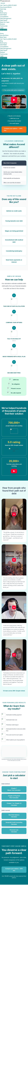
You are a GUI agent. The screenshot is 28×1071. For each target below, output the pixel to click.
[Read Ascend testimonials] (14, 431)
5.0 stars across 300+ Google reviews (14, 690)
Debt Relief (3, 15)
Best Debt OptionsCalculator (14, 815)
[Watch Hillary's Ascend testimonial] (14, 514)
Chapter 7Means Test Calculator (14, 789)
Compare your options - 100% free (14, 869)
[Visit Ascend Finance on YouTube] (14, 470)
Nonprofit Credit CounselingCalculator (14, 823)
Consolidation (4, 16)
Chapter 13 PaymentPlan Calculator (14, 796)
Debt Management (5, 18)
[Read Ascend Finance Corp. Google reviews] (14, 450)
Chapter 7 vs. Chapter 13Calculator (14, 804)
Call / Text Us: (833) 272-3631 (8, 39)
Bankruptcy (3, 43)
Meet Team (3, 37)
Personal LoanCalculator (14, 830)
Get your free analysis (20, 2)
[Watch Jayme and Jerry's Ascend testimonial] (14, 654)
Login (1, 28)
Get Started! (3, 30)
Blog (1, 41)
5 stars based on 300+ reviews (14, 11)
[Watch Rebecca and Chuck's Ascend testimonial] (14, 560)
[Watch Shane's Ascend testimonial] (14, 607)
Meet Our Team (4, 22)
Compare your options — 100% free (13, 129)
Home (2, 33)
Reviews (2, 24)
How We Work (4, 35)
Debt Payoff (3, 20)
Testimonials (4, 26)
